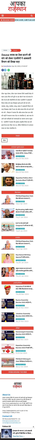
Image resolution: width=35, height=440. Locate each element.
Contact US (7, 416)
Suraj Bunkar (7, 66)
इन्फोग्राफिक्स (17, 283)
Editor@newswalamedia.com (11, 421)
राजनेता (17, 238)
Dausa (15, 50)
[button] (3, 16)
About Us (6, 395)
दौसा (4, 140)
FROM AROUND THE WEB (17, 372)
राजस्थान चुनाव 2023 (17, 147)
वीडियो (17, 328)
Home (5, 50)
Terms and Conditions (17, 438)
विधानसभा (18, 192)
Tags (18, 136)
